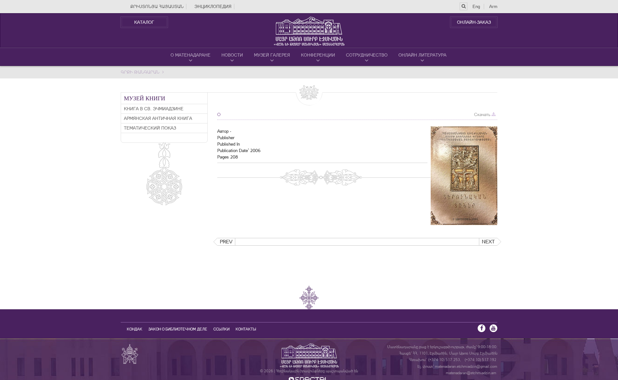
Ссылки (221, 329)
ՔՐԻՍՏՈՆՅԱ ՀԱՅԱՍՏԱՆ (156, 6)
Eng (476, 6)
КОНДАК (134, 329)
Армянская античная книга (158, 118)
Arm (493, 6)
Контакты (246, 329)
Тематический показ (150, 128)
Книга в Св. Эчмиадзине (153, 108)
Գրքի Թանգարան (140, 72)
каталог (144, 22)
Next (488, 242)
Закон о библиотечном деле (177, 329)
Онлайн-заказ (474, 22)
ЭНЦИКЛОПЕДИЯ (212, 6)
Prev (226, 242)
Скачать (483, 114)
